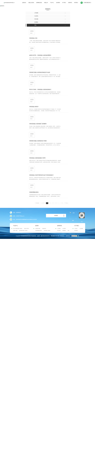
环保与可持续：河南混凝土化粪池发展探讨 (40, 89)
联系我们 (76, 2)
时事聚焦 (64, 230)
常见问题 (58, 230)
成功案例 (58, 2)
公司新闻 (58, 228)
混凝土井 (46, 2)
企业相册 (81, 228)
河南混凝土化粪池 (47, 230)
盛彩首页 (24, 2)
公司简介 (76, 228)
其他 (68, 230)
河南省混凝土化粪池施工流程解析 (38, 123)
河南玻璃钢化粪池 (33, 192)
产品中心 (52, 2)
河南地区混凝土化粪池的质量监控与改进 (39, 72)
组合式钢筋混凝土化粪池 (17, 228)
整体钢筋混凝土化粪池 (23, 230)
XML (58, 235)
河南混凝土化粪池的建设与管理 (37, 158)
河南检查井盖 (37, 228)
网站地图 (53, 235)
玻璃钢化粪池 (39, 2)
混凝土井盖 (15, 230)
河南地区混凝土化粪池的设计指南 (38, 140)
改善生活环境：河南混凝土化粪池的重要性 (40, 55)
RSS (56, 235)
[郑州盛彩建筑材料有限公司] (9, 2)
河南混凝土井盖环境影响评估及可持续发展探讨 (41, 175)
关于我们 (64, 2)
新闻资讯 (70, 2)
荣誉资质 (76, 230)
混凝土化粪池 (31, 2)
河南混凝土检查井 (33, 106)
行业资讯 (64, 228)
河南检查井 (44, 228)
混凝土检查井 (26, 228)
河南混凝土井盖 (33, 38)
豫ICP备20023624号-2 (45, 235)
